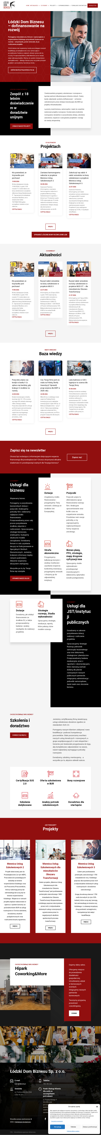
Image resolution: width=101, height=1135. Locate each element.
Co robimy (44, 5)
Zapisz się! (77, 457)
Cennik (74, 1013)
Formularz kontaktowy (79, 5)
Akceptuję (57, 1127)
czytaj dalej (17, 209)
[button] (97, 1107)
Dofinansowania (63, 5)
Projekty (53, 5)
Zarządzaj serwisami (57, 1121)
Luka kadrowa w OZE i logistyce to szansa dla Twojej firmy (78, 382)
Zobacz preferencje (90, 1127)
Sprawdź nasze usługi (20, 578)
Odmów (73, 1127)
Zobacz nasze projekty (21, 126)
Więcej (50, 226)
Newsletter (92, 5)
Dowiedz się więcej (19, 735)
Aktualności (34, 5)
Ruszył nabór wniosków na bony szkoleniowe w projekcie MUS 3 (49, 283)
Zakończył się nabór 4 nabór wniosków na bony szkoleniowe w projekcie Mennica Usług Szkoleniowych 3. (79, 178)
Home (27, 5)
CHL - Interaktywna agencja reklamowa (23, 1132)
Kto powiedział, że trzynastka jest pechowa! (19, 175)
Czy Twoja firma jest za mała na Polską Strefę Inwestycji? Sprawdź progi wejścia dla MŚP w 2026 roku (50, 385)
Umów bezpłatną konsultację (22, 70)
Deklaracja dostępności (23, 1122)
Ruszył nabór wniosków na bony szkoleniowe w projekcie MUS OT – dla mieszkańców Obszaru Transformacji (78, 286)
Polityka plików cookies (73, 1131)
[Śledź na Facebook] (45, 1119)
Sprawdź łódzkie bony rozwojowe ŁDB (50, 235)
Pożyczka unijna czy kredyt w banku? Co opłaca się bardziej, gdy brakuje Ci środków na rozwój (21, 385)
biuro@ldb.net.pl (20, 1084)
